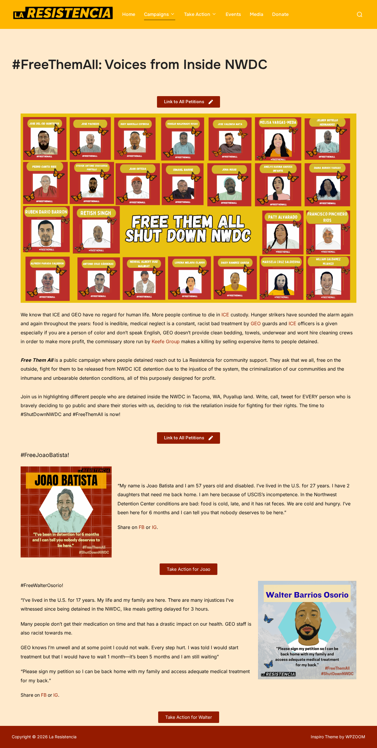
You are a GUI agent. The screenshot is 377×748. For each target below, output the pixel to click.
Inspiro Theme (324, 736)
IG (154, 527)
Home (128, 14)
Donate (280, 14)
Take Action (197, 14)
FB (142, 527)
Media (256, 14)
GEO (256, 323)
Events (233, 14)
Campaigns (156, 14)
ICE (225, 315)
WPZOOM (355, 736)
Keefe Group (166, 341)
